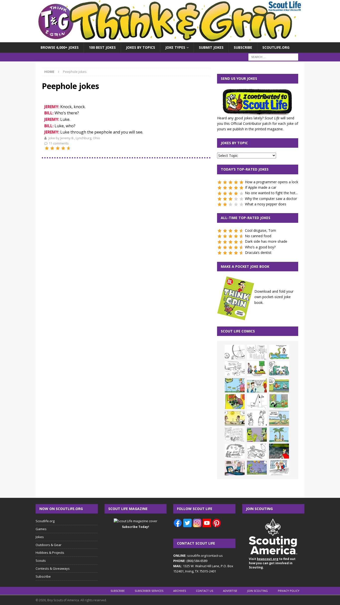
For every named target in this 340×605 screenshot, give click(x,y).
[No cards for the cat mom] (235, 467)
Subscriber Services (149, 591)
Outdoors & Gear (48, 545)
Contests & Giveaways (53, 568)
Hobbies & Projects (50, 552)
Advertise (230, 591)
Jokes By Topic (234, 142)
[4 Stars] (63, 148)
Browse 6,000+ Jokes (60, 47)
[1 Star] (46, 148)
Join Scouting (257, 591)
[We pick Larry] (257, 368)
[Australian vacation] (257, 352)
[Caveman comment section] (235, 451)
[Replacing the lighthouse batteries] (257, 401)
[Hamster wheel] (235, 352)
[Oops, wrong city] (279, 368)
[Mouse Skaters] (257, 451)
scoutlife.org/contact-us (198, 555)
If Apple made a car (260, 187)
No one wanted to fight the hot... (271, 192)
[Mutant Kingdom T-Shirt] (257, 418)
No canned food (258, 235)
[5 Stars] (68, 148)
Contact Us (204, 591)
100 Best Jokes (102, 47)
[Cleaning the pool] (279, 352)
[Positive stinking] (235, 434)
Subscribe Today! (135, 527)
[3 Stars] (57, 148)
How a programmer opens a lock (271, 182)
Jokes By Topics (140, 47)
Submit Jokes (211, 47)
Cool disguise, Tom (260, 230)
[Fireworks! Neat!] (257, 467)
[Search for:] (273, 56)
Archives (179, 591)
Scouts (41, 560)
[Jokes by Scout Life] (170, 39)
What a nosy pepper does (265, 204)
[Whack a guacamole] (235, 401)
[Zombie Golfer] (235, 385)
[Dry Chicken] (235, 418)
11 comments (59, 143)
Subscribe (243, 47)
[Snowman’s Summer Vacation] (235, 368)
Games (41, 529)
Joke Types (175, 47)
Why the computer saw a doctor (271, 198)
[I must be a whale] (279, 385)
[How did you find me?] (279, 401)
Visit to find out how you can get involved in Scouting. (272, 563)
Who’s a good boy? (260, 247)
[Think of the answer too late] (279, 467)
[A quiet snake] (279, 418)
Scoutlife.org (275, 47)
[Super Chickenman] (279, 451)
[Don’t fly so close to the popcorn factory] (257, 385)
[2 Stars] (52, 148)
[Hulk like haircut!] (257, 434)
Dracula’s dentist (258, 252)
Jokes (40, 537)
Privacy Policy (288, 591)
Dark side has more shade (266, 241)
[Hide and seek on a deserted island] (279, 434)
